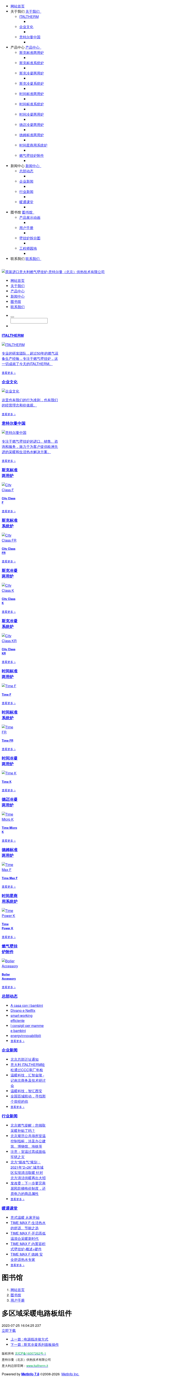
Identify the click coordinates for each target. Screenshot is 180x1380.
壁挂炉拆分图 (29, 237)
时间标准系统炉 (31, 103)
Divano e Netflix (23, 1010)
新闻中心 (18, 165)
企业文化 (26, 26)
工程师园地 (28, 248)
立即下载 (9, 1330)
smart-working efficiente (21, 1018)
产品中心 (18, 47)
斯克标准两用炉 (31, 52)
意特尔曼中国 (29, 36)
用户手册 (26, 227)
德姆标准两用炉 (31, 134)
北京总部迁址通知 (25, 1059)
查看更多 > (9, 373)
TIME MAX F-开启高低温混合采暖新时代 (28, 1236)
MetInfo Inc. (70, 1373)
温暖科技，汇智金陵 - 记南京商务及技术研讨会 (28, 1080)
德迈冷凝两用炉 (31, 124)
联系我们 (18, 258)
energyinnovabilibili (26, 1035)
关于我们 (18, 11)
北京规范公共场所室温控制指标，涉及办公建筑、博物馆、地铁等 (28, 1141)
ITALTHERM (29, 16)
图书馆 (16, 212)
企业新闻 (26, 181)
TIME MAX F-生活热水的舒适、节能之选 (28, 1225)
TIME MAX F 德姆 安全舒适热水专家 (27, 1257)
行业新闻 (26, 191)
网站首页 (18, 6)
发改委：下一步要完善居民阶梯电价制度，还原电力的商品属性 (28, 1188)
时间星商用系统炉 (33, 145)
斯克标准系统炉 (31, 62)
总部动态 (26, 170)
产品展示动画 (29, 217)
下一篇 (35, 1344)
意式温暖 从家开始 (25, 1217)
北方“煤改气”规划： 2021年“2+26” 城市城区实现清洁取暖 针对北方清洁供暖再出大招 (28, 1169)
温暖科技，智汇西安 (26, 1090)
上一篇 (29, 1339)
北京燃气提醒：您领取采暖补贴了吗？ (28, 1128)
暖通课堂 (26, 201)
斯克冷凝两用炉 (31, 73)
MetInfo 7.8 (30, 1373)
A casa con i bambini (27, 1005)
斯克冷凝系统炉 (31, 83)
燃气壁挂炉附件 (31, 155)
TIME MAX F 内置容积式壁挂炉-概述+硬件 (28, 1246)
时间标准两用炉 (31, 93)
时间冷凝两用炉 (31, 114)
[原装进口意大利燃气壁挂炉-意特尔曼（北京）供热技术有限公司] (53, 271)
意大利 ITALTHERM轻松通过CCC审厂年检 (28, 1067)
